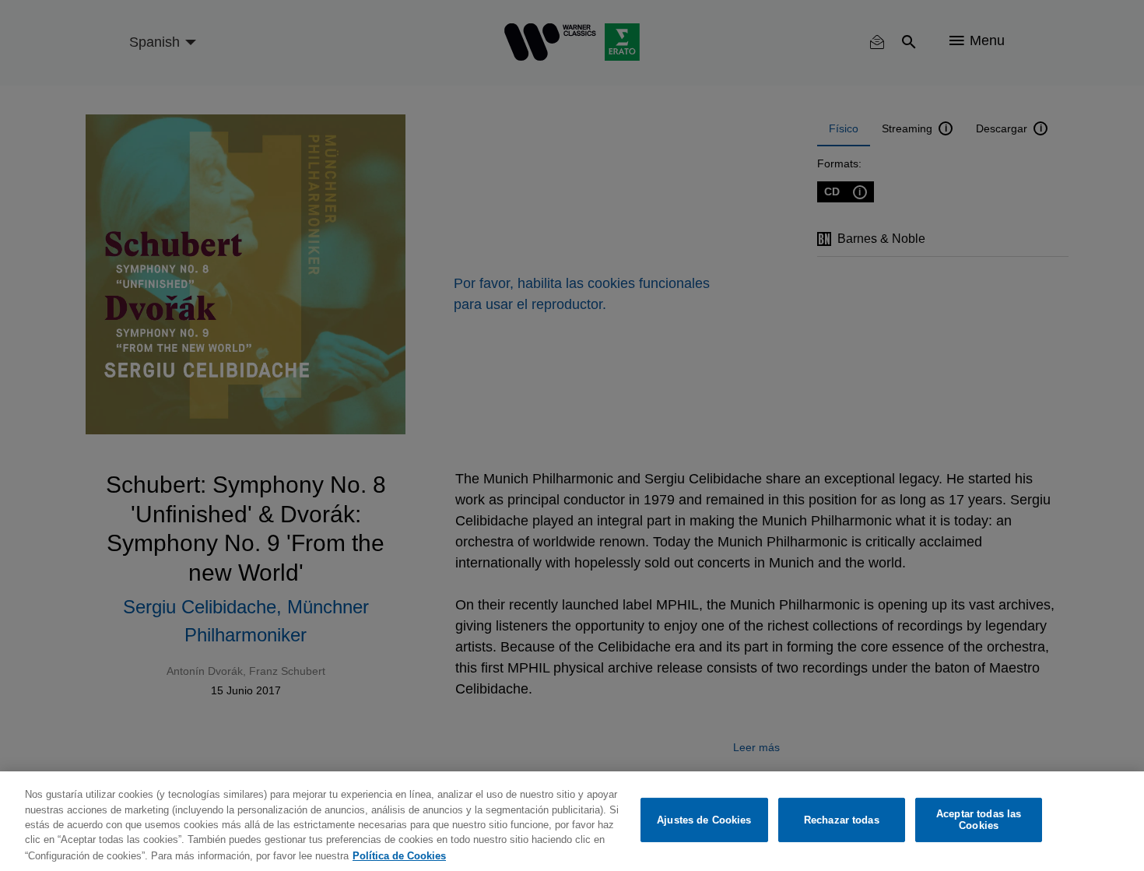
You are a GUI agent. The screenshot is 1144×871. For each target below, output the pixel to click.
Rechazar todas (841, 820)
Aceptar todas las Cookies (978, 820)
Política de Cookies (399, 855)
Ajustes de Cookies (704, 820)
